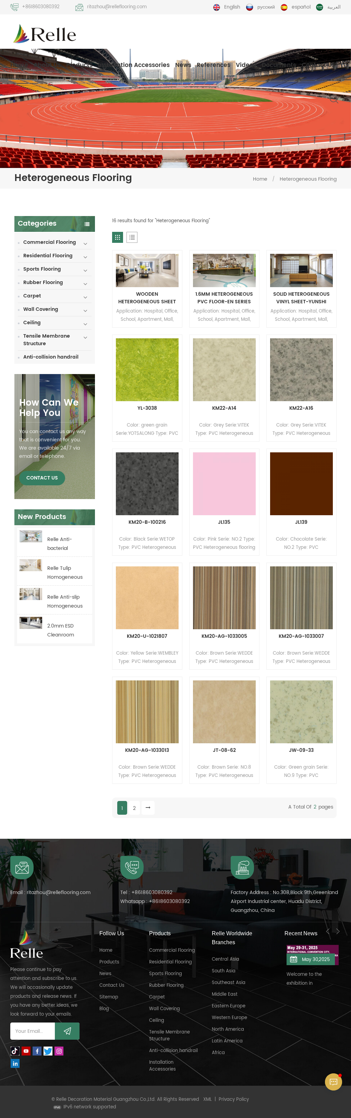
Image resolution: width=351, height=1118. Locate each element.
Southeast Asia (228, 982)
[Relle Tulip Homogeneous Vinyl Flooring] (31, 565)
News (183, 65)
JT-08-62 (224, 750)
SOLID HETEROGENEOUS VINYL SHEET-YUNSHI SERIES (301, 298)
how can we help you (48, 408)
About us (47, 65)
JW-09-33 (301, 750)
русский (266, 7)
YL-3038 (147, 408)
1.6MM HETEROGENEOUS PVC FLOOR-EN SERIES (224, 298)
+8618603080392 (41, 7)
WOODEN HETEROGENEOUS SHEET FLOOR (147, 298)
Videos (246, 65)
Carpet (32, 296)
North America (228, 1029)
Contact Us (318, 65)
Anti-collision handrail (50, 357)
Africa (218, 1053)
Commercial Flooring (49, 242)
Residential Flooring (48, 256)
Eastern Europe (228, 1006)
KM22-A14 (224, 408)
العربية (334, 7)
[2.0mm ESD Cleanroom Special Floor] (31, 623)
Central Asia (225, 959)
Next (338, 931)
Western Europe (229, 1017)
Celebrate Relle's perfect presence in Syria (308, 972)
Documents (279, 65)
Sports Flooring (42, 269)
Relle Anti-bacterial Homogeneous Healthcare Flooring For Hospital (65, 544)
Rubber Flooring (43, 282)
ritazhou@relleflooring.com (117, 7)
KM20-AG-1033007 (301, 636)
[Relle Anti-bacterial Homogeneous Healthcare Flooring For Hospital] (31, 536)
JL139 (301, 522)
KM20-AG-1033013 (147, 750)
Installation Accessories (134, 65)
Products (79, 65)
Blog (104, 1009)
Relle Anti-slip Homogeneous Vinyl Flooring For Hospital (65, 602)
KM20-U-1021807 (147, 636)
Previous (327, 931)
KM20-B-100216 (147, 522)
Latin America (227, 1041)
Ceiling (32, 323)
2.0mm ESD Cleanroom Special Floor (62, 631)
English (232, 7)
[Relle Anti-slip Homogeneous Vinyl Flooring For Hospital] (31, 594)
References (213, 65)
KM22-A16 (301, 408)
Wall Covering (40, 309)
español (301, 7)
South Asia (223, 971)
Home (19, 65)
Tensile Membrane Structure (46, 340)
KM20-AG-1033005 (224, 636)
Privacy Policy (234, 1099)
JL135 (224, 522)
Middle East (225, 994)
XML (207, 1099)
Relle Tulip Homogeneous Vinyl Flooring (65, 573)
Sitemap (108, 997)
